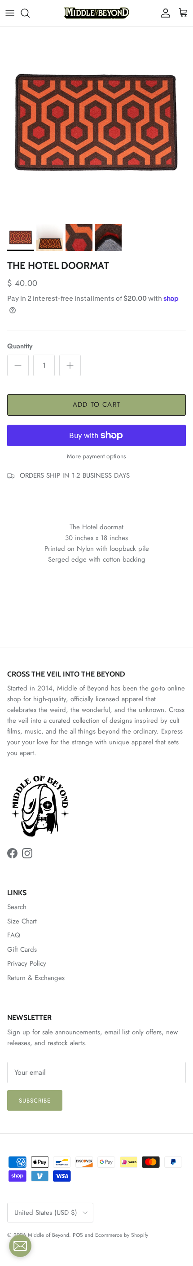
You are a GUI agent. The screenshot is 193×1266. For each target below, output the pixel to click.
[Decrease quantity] (18, 365)
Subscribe (35, 1100)
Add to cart (96, 404)
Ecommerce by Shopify (121, 1235)
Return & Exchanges (36, 978)
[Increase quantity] (70, 365)
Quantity (19, 346)
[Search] (29, 13)
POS (78, 1235)
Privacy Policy (26, 963)
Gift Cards (22, 949)
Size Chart (22, 921)
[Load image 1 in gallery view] (96, 123)
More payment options (96, 456)
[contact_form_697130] (20, 1246)
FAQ (13, 935)
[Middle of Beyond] (96, 13)
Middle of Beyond (48, 1235)
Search (16, 907)
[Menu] (10, 13)
